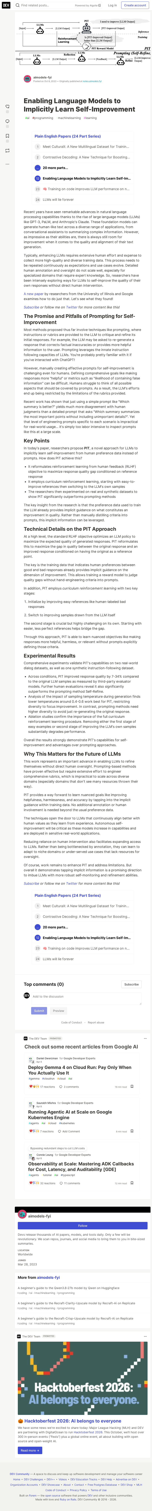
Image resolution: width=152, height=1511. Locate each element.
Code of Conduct (71, 1022)
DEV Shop (127, 1484)
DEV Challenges (33, 1479)
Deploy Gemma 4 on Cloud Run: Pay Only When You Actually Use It (79, 1070)
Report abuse (96, 1022)
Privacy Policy (78, 1490)
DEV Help (106, 1479)
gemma (34, 1078)
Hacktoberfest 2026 (88, 1432)
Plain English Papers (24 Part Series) (68, 136)
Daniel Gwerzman (47, 1058)
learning (90, 118)
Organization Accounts (24, 1484)
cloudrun (48, 1078)
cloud (61, 1078)
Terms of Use (99, 1490)
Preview (58, 1011)
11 (72, 1183)
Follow (82, 1226)
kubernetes (67, 1123)
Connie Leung (45, 1154)
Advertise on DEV (126, 1479)
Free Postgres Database (102, 1484)
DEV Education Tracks (83, 1479)
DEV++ (51, 1479)
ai (27, 118)
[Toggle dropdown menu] (145, 1038)
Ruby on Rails (68, 1499)
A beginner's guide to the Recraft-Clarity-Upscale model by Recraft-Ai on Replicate (76, 1305)
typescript (68, 1175)
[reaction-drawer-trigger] (7, 108)
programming (42, 118)
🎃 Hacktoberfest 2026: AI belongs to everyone (69, 1421)
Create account (135, 5)
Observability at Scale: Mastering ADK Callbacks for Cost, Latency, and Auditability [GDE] (81, 1166)
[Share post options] (7, 164)
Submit (39, 1011)
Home (16, 1479)
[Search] (17, 5)
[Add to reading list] (7, 138)
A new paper (34, 294)
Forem (33, 1495)
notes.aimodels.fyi (92, 81)
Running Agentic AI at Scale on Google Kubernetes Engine (70, 1114)
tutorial (47, 1175)
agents (34, 1123)
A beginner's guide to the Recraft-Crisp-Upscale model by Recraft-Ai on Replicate (75, 1321)
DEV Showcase (51, 1484)
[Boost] (7, 150)
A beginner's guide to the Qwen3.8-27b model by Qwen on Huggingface (68, 1290)
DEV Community (19, 1473)
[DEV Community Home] (6, 5)
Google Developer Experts (79, 1058)
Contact (79, 1484)
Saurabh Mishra (46, 1102)
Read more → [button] (30, 1450)
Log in (112, 5)
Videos (63, 1479)
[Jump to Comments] (7, 123)
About (67, 1484)
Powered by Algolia (86, 5)
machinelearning (68, 118)
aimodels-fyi (42, 77)
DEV (89, 1495)
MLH (139, 1484)
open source (52, 1495)
